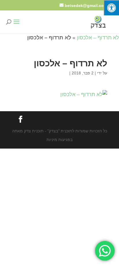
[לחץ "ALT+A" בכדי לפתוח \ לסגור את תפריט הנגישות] (111, 7)
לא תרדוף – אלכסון (98, 38)
